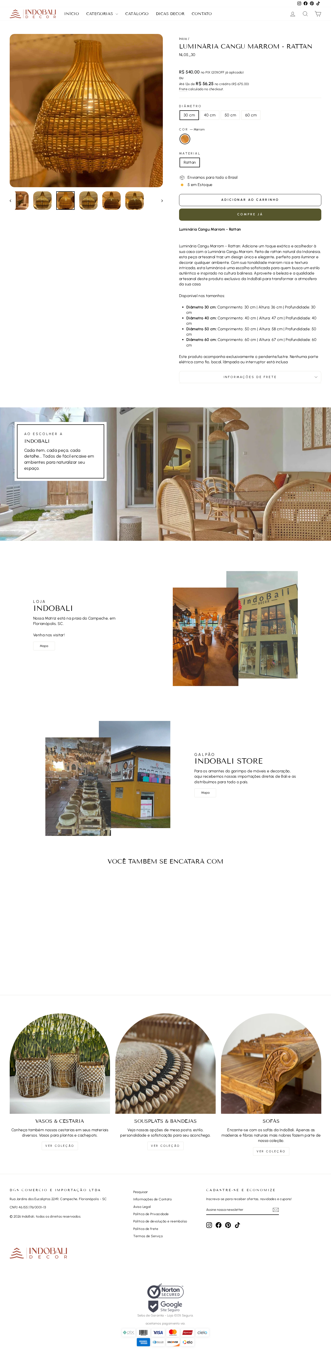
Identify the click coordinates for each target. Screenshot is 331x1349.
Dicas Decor (170, 13)
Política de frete (145, 1229)
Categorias (100, 13)
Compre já (250, 214)
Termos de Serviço (148, 1236)
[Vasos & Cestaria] (60, 1063)
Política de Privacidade (151, 1214)
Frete (183, 89)
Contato (202, 13)
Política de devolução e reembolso (160, 1221)
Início (71, 13)
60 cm (251, 115)
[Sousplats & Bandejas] (165, 1063)
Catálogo (137, 13)
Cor (192, 129)
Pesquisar (140, 1192)
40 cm (209, 115)
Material (190, 153)
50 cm (230, 115)
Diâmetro (190, 106)
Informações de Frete (250, 377)
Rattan (190, 162)
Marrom (185, 139)
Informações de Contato (152, 1199)
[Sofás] (271, 1063)
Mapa (44, 646)
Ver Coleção (59, 1145)
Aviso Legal (142, 1207)
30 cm (189, 115)
